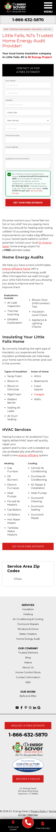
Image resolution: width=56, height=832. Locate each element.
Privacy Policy (39, 811)
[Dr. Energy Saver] (28, 822)
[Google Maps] (39, 707)
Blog (28, 657)
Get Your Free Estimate (28, 546)
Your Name (10, 80)
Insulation (28, 609)
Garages (39, 394)
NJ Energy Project (40, 57)
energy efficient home (16, 268)
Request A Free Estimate (28, 725)
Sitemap (33, 814)
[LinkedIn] (34, 707)
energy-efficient (28, 455)
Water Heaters (28, 633)
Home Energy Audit (28, 638)
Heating (28, 614)
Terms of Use (36, 191)
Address (8, 100)
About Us (28, 667)
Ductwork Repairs (28, 624)
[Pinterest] (26, 707)
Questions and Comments (17, 158)
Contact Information (28, 677)
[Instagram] (30, 707)
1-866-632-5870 (28, 19)
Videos (28, 662)
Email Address (11, 147)
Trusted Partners (28, 652)
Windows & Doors (28, 629)
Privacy (15, 193)
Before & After (28, 695)
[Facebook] (21, 707)
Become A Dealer (28, 778)
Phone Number (12, 135)
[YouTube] (17, 707)
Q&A (28, 682)
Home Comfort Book (28, 672)
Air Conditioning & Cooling (28, 619)
